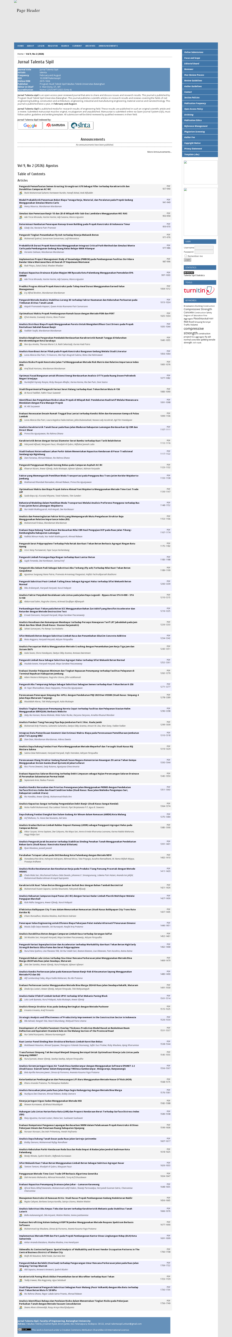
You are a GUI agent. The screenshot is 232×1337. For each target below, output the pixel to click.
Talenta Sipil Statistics (194, 275)
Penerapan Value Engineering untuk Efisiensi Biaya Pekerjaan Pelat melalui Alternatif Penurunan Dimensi (77, 923)
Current (77, 45)
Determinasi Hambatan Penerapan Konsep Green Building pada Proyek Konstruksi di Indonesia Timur (74, 224)
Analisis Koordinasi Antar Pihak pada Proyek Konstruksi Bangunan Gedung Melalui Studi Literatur (73, 351)
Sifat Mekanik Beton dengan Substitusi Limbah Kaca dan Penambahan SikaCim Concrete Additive (72, 635)
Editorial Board (191, 63)
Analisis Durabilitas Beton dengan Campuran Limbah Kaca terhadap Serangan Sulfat (65, 933)
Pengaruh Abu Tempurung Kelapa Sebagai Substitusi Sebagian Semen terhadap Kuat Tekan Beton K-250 (76, 684)
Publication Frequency (195, 103)
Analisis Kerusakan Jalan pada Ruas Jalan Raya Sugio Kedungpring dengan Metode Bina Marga (70, 1090)
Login (41, 45)
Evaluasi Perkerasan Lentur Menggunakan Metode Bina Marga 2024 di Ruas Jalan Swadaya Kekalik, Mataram (78, 985)
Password (188, 251)
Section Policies (192, 97)
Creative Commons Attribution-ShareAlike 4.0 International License (95, 1330)
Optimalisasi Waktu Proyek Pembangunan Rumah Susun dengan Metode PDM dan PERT (67, 313)
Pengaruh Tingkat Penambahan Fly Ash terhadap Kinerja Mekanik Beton (59, 234)
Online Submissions (193, 52)
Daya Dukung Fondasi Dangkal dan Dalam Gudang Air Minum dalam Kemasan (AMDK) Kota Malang (72, 814)
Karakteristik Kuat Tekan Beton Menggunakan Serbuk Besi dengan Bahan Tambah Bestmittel (71, 885)
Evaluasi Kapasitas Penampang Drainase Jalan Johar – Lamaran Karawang (59, 1184)
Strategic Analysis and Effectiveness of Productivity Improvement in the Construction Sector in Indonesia (77, 1017)
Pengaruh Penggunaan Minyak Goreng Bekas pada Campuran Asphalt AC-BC (60, 465)
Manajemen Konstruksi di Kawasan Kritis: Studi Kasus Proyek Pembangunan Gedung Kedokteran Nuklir (75, 1198)
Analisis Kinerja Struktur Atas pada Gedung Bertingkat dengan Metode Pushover (64, 1006)
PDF (168, 186)
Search (65, 45)
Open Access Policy (193, 108)
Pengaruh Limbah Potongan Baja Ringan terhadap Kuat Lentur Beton (57, 557)
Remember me (195, 256)
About (30, 45)
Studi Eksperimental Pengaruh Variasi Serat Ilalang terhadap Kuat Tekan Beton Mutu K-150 (69, 389)
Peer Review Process (194, 75)
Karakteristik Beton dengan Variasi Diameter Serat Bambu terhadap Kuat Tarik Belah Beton (70, 440)
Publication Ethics (193, 120)
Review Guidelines (193, 80)
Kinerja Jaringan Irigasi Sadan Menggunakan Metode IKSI (50, 1100)
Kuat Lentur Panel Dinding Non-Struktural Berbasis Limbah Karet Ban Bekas (61, 1041)
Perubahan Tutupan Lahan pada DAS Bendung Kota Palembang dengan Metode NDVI (65, 855)
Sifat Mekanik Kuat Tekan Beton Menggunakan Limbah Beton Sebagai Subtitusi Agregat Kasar (71, 1163)
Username (189, 247)
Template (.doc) (191, 154)
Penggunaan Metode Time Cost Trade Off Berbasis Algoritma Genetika (58, 1173)
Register (53, 45)
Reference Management (196, 126)
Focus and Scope (192, 58)
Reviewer (188, 69)
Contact (188, 92)
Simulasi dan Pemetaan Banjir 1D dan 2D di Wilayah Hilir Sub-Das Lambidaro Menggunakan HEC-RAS (73, 213)
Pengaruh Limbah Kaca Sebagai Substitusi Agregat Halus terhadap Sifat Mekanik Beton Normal (72, 660)
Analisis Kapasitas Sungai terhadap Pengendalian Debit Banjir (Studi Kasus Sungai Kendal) (68, 803)
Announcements (108, 45)
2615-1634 (45, 81)
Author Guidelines (193, 86)
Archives (90, 45)
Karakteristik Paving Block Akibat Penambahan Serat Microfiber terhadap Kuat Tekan (66, 1276)
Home (20, 45)
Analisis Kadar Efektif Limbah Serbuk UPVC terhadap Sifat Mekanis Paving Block (63, 996)
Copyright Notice (192, 143)
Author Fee (189, 137)
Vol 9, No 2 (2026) (35, 53)
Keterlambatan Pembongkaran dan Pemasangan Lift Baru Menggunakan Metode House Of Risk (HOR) (75, 1079)
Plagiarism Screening (194, 131)
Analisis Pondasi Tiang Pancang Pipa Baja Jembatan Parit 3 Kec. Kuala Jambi (60, 722)
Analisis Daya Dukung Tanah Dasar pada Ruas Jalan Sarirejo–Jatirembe (57, 1138)
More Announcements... (159, 151)
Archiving (188, 114)
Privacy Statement (193, 148)
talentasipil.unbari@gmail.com (126, 1323)
